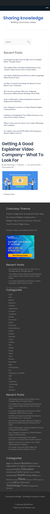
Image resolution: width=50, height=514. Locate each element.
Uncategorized (33, 486)
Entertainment (14, 328)
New (10, 365)
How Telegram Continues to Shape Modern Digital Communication (25, 433)
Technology (13, 384)
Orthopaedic (13, 367)
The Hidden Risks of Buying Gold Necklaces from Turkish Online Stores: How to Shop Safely (22, 68)
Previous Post (8, 194)
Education (12, 325)
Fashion (11, 334)
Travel (11, 387)
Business (12, 303)
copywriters (13, 308)
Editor (11, 322)
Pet (10, 370)
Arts (10, 297)
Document (13, 320)
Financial (12, 336)
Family (11, 331)
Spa (10, 379)
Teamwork (13, 381)
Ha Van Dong (9, 165)
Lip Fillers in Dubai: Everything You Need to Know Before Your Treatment (25, 417)
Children (12, 306)
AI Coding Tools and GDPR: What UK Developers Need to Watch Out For (23, 448)
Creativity (12, 314)
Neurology (13, 362)
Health (11, 348)
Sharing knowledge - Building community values (25, 496)
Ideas (11, 353)
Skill (10, 376)
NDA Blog (23, 288)
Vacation (12, 390)
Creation (12, 311)
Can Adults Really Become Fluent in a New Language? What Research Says (25, 282)
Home (11, 350)
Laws (10, 356)
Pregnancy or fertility (17, 373)
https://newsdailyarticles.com (25, 230)
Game (11, 339)
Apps (11, 294)
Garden (11, 342)
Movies (11, 359)
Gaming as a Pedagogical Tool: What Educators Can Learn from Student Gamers (23, 116)
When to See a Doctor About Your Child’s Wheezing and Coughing (24, 443)
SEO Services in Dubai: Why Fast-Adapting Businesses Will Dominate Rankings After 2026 (21, 92)
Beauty (11, 300)
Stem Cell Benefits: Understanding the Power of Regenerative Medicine (26, 429)
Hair (10, 345)
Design (11, 317)
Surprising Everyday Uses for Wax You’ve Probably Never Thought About (24, 270)
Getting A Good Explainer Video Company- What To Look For (22, 152)
